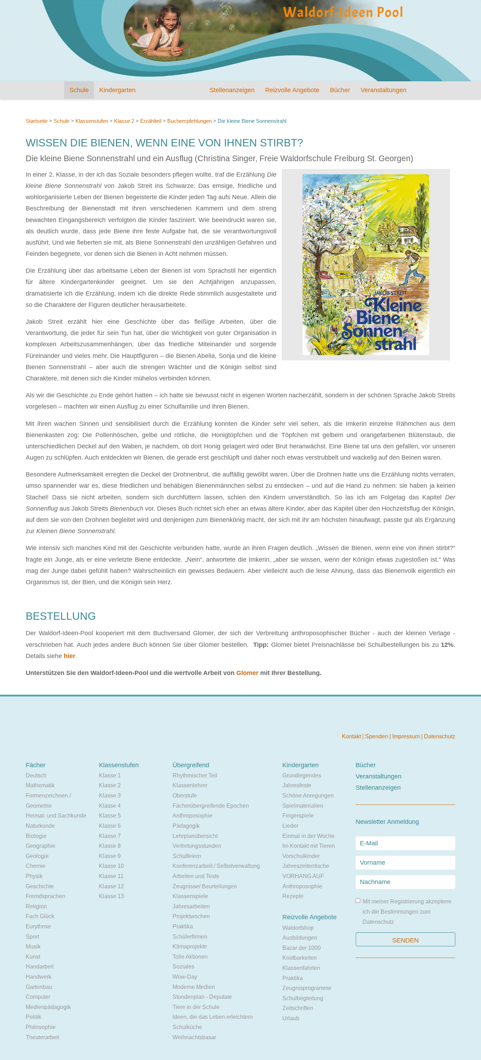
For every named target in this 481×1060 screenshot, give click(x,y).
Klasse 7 (110, 836)
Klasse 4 (110, 806)
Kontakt (352, 736)
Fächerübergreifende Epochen (211, 806)
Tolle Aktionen (190, 957)
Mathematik (40, 785)
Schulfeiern (187, 856)
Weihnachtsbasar (194, 1037)
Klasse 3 (110, 796)
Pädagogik (186, 826)
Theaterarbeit (42, 1037)
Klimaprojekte (190, 946)
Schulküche (187, 1027)
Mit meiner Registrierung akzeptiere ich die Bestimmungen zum (407, 911)
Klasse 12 (111, 886)
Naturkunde (40, 826)
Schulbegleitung (302, 998)
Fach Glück (40, 916)
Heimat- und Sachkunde (56, 816)
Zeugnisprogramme (306, 988)
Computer (38, 997)
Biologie (36, 836)
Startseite (37, 121)
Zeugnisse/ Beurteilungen (205, 886)
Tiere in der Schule (196, 1007)
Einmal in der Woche (308, 836)
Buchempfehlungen (189, 121)
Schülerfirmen (190, 937)
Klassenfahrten (301, 968)
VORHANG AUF (303, 876)
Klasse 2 (124, 121)
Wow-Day (185, 977)
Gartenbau (39, 987)
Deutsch (36, 775)
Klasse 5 (110, 816)
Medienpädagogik (48, 1007)
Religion (36, 906)
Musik (33, 946)
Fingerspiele (298, 816)
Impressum (406, 736)
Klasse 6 (110, 826)
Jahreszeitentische (305, 866)
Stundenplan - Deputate (202, 997)
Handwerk (38, 977)
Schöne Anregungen (308, 796)
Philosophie (41, 1027)
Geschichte (40, 886)
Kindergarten (117, 90)
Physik (34, 876)
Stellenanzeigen (232, 90)
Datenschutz (439, 736)
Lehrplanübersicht (195, 836)
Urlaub (290, 1018)
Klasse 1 (110, 775)
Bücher (340, 90)
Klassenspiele (190, 896)
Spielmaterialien (302, 806)
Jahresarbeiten (191, 906)
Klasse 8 (110, 846)
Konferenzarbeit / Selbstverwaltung (216, 866)
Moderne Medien (194, 987)
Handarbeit (40, 967)
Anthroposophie (192, 816)
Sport (32, 937)
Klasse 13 (111, 896)
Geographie (40, 846)
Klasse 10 (111, 866)
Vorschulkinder (301, 856)
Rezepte (293, 896)
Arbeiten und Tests (196, 876)
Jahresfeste (296, 785)
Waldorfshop (298, 928)
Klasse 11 (111, 876)
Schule (79, 90)
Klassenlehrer (190, 785)
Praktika (183, 926)
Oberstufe (185, 796)
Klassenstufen (91, 121)
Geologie (37, 856)
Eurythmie (38, 926)
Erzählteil (150, 121)
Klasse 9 (110, 856)
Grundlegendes (301, 775)
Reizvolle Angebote (292, 90)
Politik (33, 1017)
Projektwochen (191, 916)
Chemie (35, 866)
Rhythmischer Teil (195, 775)
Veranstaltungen (383, 90)
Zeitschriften (297, 1008)
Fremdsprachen (45, 896)
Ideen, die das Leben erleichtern (213, 1017)
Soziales (183, 967)
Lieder (290, 826)
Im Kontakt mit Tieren (308, 846)
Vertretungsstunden (197, 846)
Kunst (33, 957)
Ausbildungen (299, 938)
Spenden (377, 736)
